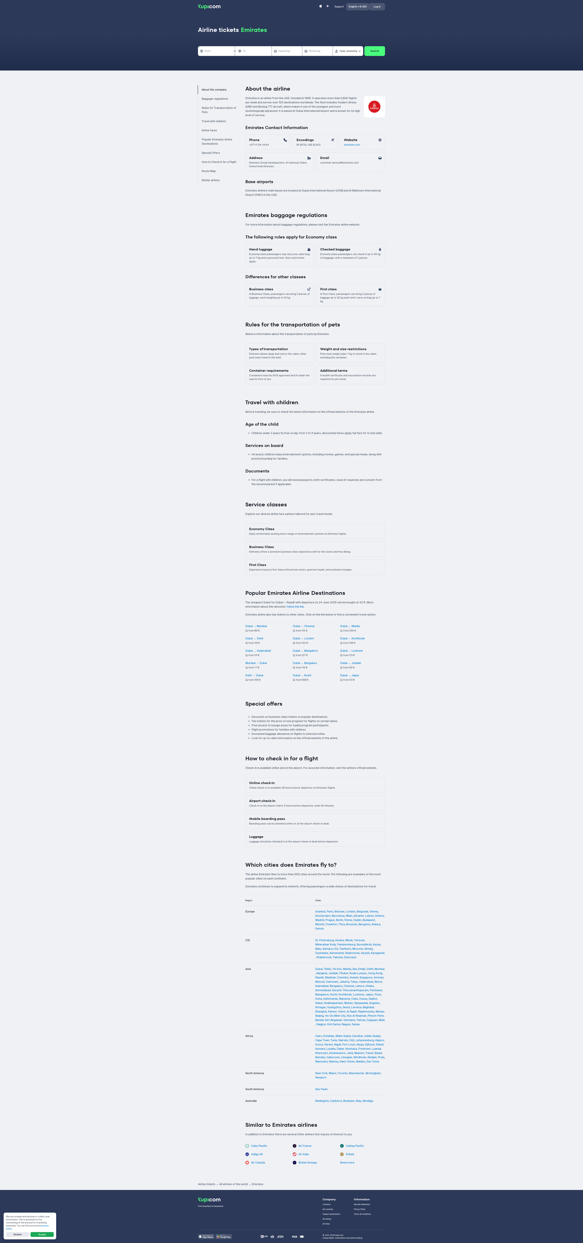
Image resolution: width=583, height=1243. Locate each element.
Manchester (356, 1073)
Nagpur (321, 1024)
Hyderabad (366, 982)
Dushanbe (321, 953)
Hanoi (342, 1011)
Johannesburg (365, 1040)
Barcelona (338, 916)
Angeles (374, 1003)
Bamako (320, 1057)
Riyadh (319, 977)
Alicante (359, 916)
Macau (380, 1011)
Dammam (332, 982)
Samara (327, 949)
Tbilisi (327, 969)
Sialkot (373, 999)
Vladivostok (352, 953)
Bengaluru (336, 986)
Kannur (332, 1011)
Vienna (374, 911)
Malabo (360, 1061)
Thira (342, 924)
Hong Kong (375, 973)
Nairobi (343, 1040)
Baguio (346, 1024)
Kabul (318, 1003)
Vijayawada (361, 1003)
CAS (351, 1040)
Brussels (351, 924)
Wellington (322, 1101)
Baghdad (368, 1007)
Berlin (339, 920)
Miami (332, 1073)
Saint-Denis (347, 1061)
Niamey (333, 1061)
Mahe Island (343, 1036)
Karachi (336, 990)
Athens (379, 916)
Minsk (349, 940)
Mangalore (322, 994)
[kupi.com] (209, 6)
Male (382, 1020)
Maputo (359, 1053)
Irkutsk (365, 953)
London (350, 911)
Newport (320, 1077)
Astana (339, 940)
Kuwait (354, 977)
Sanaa (356, 1024)
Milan (349, 916)
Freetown (364, 1049)
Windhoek (359, 1057)
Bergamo (364, 924)
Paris (330, 911)
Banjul (378, 1053)
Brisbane (349, 1101)
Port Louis (348, 1044)
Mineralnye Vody (325, 944)
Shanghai (321, 1011)
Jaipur (369, 994)
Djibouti (370, 1044)
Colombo (343, 977)
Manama (344, 999)
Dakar (340, 1049)
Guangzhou (334, 1007)
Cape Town (322, 1040)
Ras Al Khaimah (356, 1016)
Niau (358, 1101)
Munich (319, 924)
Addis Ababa (372, 1036)
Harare (328, 1044)
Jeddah (333, 973)
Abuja (360, 1044)
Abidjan (372, 1057)
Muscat (320, 982)
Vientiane (349, 1020)
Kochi (333, 994)
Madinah (330, 977)
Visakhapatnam (333, 1003)
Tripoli (369, 1053)
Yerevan (359, 940)
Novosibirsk (364, 944)
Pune (378, 994)
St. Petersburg (324, 940)
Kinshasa (351, 1049)
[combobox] (216, 51)
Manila (347, 969)
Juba (350, 1053)
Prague (330, 920)
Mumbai (379, 969)
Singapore (366, 977)
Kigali (337, 1044)
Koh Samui (334, 1024)
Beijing (319, 1016)
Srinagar (320, 1007)
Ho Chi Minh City (335, 1016)
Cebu (354, 999)
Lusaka (330, 1049)
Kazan (377, 944)
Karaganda (378, 953)
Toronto (343, 1073)
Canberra (336, 1101)
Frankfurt (331, 924)
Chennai (349, 986)
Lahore (359, 986)
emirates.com (352, 144)
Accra (319, 1044)
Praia (381, 1057)
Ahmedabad (323, 990)
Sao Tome (373, 1061)
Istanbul (320, 911)
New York (321, 1073)
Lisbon (369, 916)
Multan (348, 1003)
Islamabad (321, 986)
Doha (318, 999)
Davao (363, 999)
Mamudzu (321, 1061)
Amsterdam (322, 916)
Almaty (368, 949)
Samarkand (336, 953)
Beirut (378, 982)
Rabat (380, 1044)
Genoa (319, 928)
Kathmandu (330, 999)
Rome (348, 920)
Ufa (336, 949)
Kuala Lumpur (358, 973)
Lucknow (358, 994)
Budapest (369, 920)
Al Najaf (352, 1011)
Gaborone (333, 1057)
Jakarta (344, 982)
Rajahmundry (366, 1011)
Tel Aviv (337, 969)
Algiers (379, 1040)
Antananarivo (337, 1053)
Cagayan (372, 1020)
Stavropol (350, 957)
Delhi (370, 969)
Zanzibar (357, 1036)
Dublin (357, 920)
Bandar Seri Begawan (328, 1020)
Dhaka (370, 986)
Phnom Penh (376, 1016)
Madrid (319, 920)
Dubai (319, 969)
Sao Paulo (321, 1089)
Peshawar (376, 990)
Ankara (376, 924)
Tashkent (345, 949)
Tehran (360, 1020)
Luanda (376, 1049)
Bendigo (368, 1101)
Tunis (334, 1040)
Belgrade (362, 911)
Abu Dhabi (358, 969)
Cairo (318, 1036)
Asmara (320, 1049)
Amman (379, 977)
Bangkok (321, 973)
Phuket (343, 973)
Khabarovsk (323, 957)
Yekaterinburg (346, 944)
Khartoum (321, 1053)
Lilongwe (346, 1057)
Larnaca (356, 1007)
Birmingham (373, 1073)
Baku (318, 949)
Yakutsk (338, 957)
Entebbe (328, 1036)
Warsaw (339, 911)
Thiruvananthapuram (356, 990)
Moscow (357, 949)
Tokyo (354, 982)
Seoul (346, 1007)
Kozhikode (345, 994)
